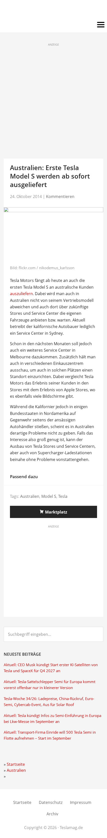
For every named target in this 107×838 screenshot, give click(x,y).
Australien (29, 496)
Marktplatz (56, 512)
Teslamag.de (53, 10)
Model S (48, 496)
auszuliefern (21, 293)
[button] (53, 24)
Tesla (62, 496)
